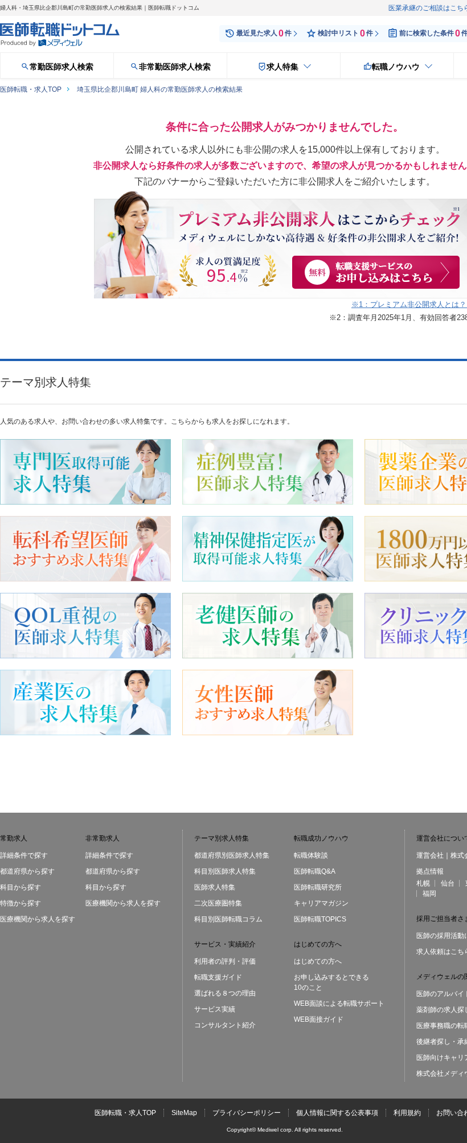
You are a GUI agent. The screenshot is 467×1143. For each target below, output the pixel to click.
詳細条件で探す (24, 855)
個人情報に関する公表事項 (337, 1113)
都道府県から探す (27, 871)
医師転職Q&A (314, 871)
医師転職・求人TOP (125, 1113)
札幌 (423, 883)
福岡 (429, 894)
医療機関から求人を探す (37, 919)
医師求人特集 (214, 887)
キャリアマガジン (321, 903)
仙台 (447, 883)
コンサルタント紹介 (225, 1025)
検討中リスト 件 (345, 33)
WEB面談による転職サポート (339, 1003)
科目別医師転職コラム (228, 919)
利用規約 (407, 1113)
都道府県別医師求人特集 (231, 855)
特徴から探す (20, 903)
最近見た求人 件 (264, 33)
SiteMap (184, 1113)
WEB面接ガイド (318, 1019)
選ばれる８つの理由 (225, 993)
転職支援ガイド (218, 977)
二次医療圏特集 (218, 903)
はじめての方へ (318, 961)
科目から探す (20, 887)
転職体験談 (311, 855)
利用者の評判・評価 (225, 961)
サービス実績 (214, 1009)
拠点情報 (430, 871)
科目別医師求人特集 (225, 871)
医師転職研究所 (318, 887)
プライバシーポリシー (246, 1113)
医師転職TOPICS (320, 919)
